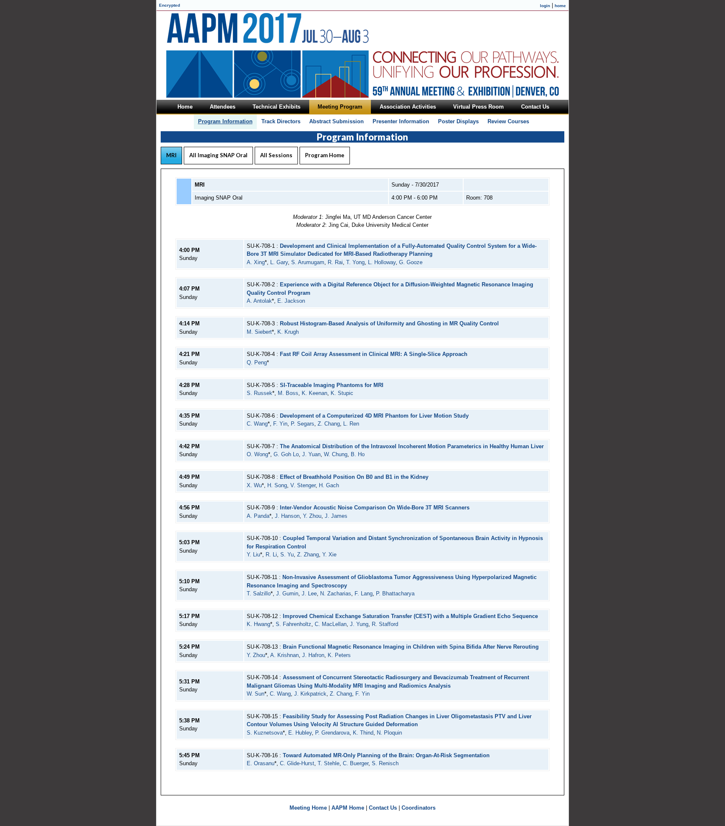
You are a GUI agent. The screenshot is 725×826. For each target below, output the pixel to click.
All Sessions (276, 155)
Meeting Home (308, 808)
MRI (171, 155)
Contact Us (383, 808)
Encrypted (169, 5)
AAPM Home (347, 808)
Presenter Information (401, 121)
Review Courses (508, 121)
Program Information (225, 121)
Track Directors (280, 121)
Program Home (324, 155)
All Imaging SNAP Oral (218, 155)
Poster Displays (458, 121)
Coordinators (419, 808)
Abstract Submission (336, 121)
